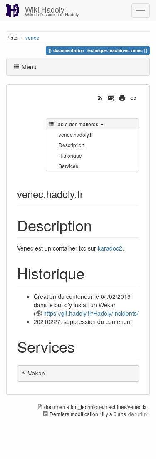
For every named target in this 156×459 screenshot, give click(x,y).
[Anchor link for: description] (99, 224)
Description (71, 144)
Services (68, 165)
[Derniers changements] (100, 97)
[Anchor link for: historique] (92, 272)
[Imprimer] (122, 97)
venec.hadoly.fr (76, 134)
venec (32, 37)
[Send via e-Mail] (111, 97)
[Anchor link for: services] (82, 346)
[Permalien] (133, 97)
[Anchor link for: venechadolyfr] (88, 193)
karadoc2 (110, 248)
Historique (70, 155)
